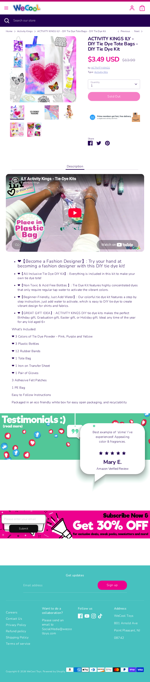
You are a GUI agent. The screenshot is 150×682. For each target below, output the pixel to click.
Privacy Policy (16, 625)
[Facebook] (80, 616)
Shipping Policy (17, 637)
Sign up (112, 585)
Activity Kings (25, 31)
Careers (12, 612)
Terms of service (18, 644)
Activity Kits (101, 72)
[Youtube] (87, 616)
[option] (43, 70)
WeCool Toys (34, 671)
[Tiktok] (100, 616)
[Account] (132, 6)
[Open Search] (6, 20)
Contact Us (14, 619)
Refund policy (16, 631)
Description (75, 166)
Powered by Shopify (54, 671)
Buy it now (114, 108)
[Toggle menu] (6, 8)
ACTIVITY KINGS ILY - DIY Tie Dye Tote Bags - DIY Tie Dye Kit (71, 31)
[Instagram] (93, 616)
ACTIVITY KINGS (100, 67)
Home (9, 31)
